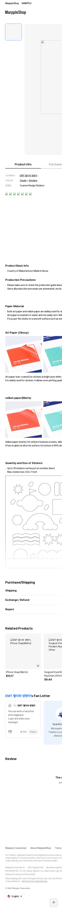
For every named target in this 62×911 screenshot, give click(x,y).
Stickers (33, 180)
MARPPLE (27, 3)
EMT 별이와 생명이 (28, 175)
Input (33, 731)
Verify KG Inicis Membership (35, 881)
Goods (23, 180)
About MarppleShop (40, 848)
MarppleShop (12, 3)
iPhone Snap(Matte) (17, 672)
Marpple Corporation (15, 848)
